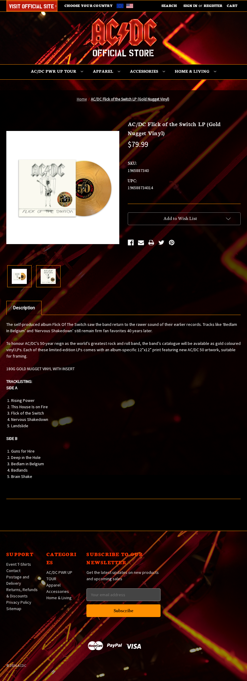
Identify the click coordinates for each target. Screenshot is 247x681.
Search (169, 5)
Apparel (103, 71)
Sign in (190, 5)
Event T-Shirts (18, 564)
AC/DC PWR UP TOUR (54, 71)
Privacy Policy (18, 602)
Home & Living (193, 71)
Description (24, 307)
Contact (13, 570)
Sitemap (13, 608)
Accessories (144, 71)
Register (213, 5)
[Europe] (121, 5)
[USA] (129, 5)
